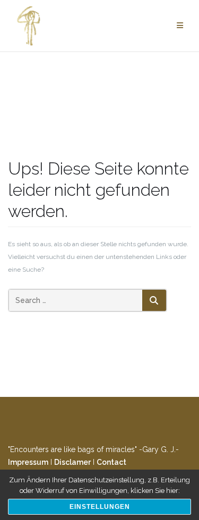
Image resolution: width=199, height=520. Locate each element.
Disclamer (72, 462)
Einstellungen (100, 506)
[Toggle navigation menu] (180, 26)
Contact (111, 462)
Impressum (28, 462)
